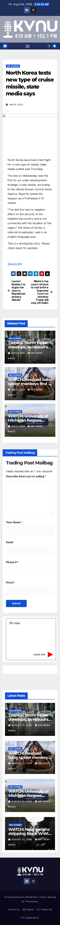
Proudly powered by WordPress (21, 897)
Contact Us (14, 909)
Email (9, 542)
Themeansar (31, 901)
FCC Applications (30, 917)
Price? (10, 582)
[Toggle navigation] (27, 46)
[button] (49, 46)
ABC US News (13, 66)
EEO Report (28, 909)
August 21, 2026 (22, 725)
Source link (15, 263)
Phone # (12, 562)
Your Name (14, 522)
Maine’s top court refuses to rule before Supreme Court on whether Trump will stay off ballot (39, 292)
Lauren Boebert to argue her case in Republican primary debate (19, 290)
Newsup (52, 897)
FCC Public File (44, 909)
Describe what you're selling (26, 476)
